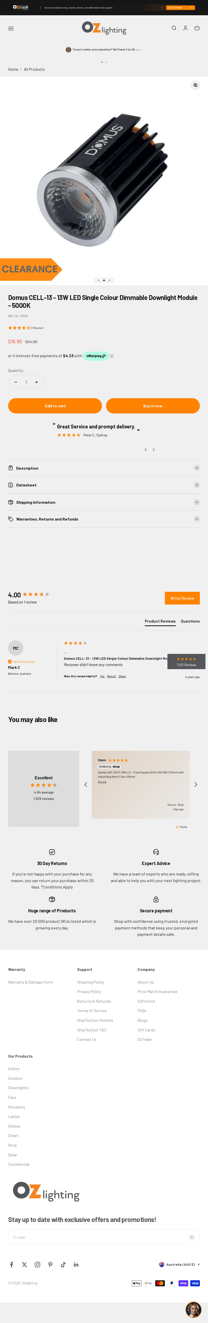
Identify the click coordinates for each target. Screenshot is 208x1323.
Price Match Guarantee (157, 991)
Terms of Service (92, 1010)
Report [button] (111, 676)
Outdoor (15, 1078)
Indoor (14, 1068)
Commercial (18, 1164)
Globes (14, 1126)
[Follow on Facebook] (11, 1264)
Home (13, 69)
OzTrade (144, 1039)
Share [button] (122, 676)
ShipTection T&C (92, 1029)
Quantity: (16, 370)
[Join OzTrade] (104, 7)
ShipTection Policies (95, 1020)
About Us (145, 982)
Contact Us (87, 1039)
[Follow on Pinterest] (50, 1264)
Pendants (16, 1106)
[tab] (160, 622)
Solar (12, 1154)
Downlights (18, 1087)
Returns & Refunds (94, 1001)
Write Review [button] (182, 598)
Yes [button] (102, 676)
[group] (34, 594)
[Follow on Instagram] (37, 1264)
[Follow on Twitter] (24, 1264)
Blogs (142, 1020)
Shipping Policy (90, 982)
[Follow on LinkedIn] (76, 1264)
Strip (12, 1145)
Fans (12, 1097)
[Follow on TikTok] (63, 1264)
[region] (140, 785)
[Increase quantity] (36, 382)
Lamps (14, 1116)
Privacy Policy (89, 991)
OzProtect (146, 1001)
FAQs (141, 1010)
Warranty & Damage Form (30, 982)
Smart (13, 1135)
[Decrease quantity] (15, 382)
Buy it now (153, 405)
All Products (34, 69)
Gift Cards (146, 1029)
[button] (104, 328)
